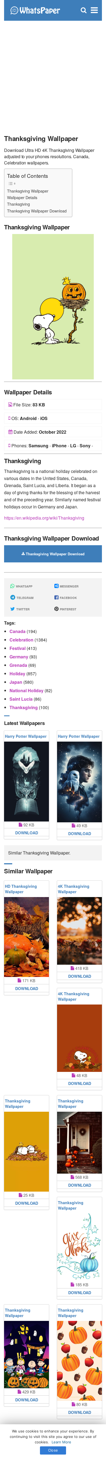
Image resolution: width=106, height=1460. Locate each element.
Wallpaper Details (22, 197)
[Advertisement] (53, 75)
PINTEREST (67, 609)
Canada (18, 631)
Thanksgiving (18, 204)
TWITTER (22, 609)
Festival (18, 648)
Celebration (22, 640)
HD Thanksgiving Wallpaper (21, 888)
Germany (19, 656)
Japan (16, 682)
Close (53, 1450)
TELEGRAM (24, 598)
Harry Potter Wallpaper (25, 736)
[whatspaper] (35, 10)
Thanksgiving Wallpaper (27, 191)
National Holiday (27, 690)
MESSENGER (69, 586)
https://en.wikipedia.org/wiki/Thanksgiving (44, 518)
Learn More (61, 1442)
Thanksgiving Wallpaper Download (37, 211)
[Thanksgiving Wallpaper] (53, 306)
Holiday (18, 673)
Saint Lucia (22, 699)
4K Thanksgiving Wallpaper (73, 888)
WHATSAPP (23, 586)
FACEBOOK (68, 598)
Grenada (19, 665)
